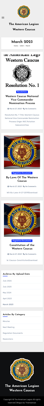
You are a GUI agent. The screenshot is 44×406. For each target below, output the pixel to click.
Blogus (19, 403)
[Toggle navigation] (3, 17)
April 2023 (7, 299)
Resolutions (22, 92)
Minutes (6, 321)
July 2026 (7, 281)
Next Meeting (8, 327)
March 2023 (8, 304)
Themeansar (30, 403)
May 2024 (7, 293)
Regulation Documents (22, 173)
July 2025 (7, 287)
